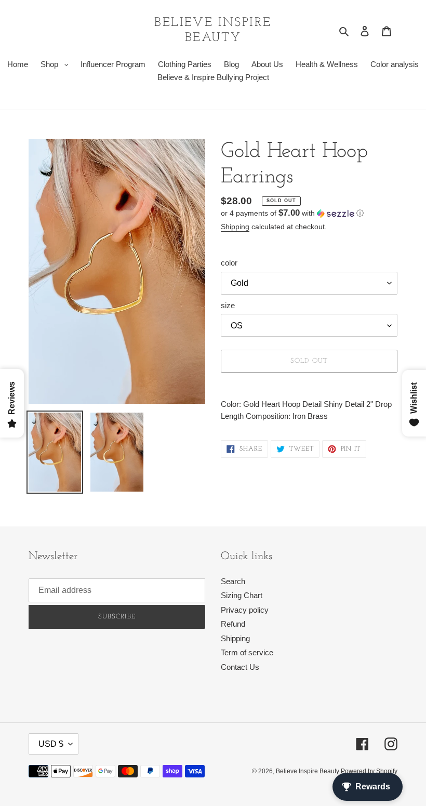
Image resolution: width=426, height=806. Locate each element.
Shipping (235, 226)
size (228, 305)
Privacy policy (245, 609)
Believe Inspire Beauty (212, 30)
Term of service (247, 652)
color (229, 262)
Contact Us (240, 667)
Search (233, 581)
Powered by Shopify (369, 771)
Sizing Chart (241, 595)
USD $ (50, 743)
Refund (233, 623)
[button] (292, 213)
